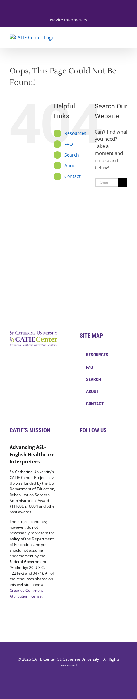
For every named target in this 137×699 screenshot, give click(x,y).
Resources (75, 133)
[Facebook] (81, 447)
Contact (72, 176)
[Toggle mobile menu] (124, 37)
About (70, 165)
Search (71, 155)
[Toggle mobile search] (113, 37)
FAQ (68, 144)
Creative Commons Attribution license (27, 593)
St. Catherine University (78, 659)
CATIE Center (43, 659)
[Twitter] (90, 447)
